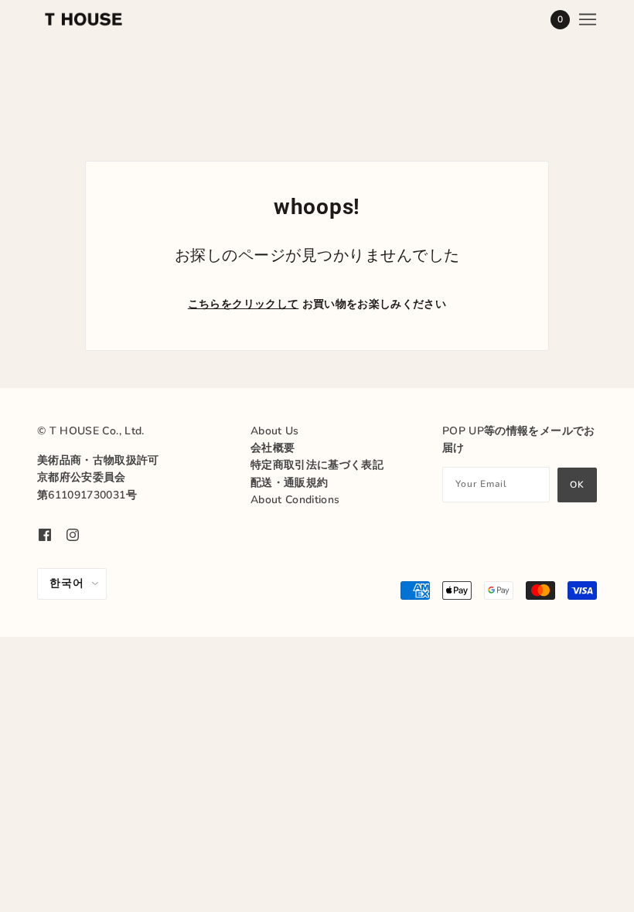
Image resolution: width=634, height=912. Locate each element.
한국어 (66, 583)
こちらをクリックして (243, 304)
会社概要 (273, 448)
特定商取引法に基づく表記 (317, 465)
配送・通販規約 (289, 482)
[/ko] (83, 19)
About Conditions (295, 499)
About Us (275, 431)
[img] (45, 535)
